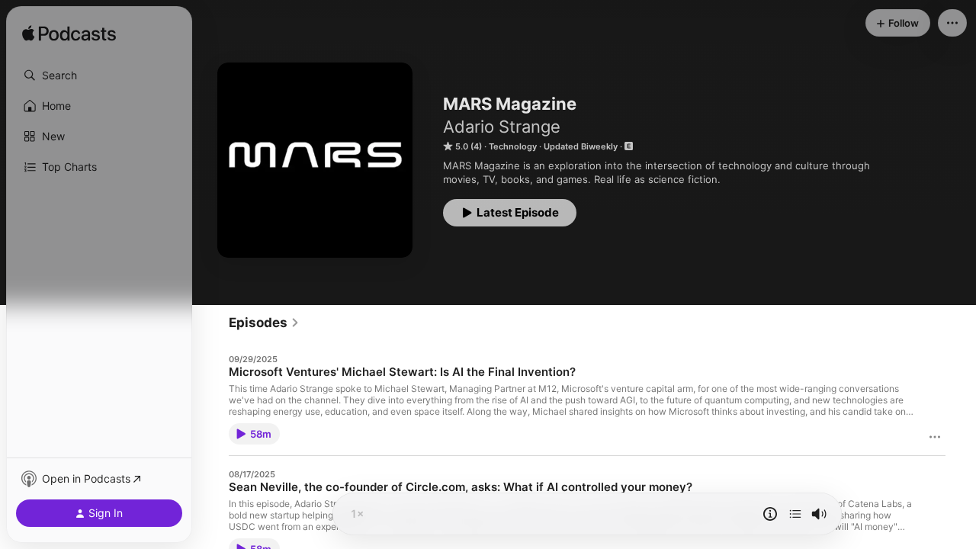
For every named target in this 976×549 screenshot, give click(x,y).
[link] (264, 322)
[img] (69, 34)
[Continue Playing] (795, 514)
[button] (99, 75)
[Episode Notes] (770, 514)
